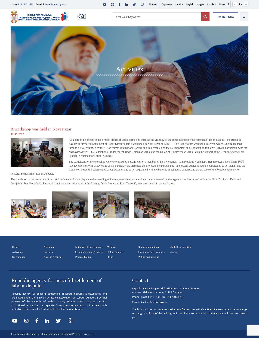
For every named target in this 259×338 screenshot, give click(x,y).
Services (48, 252)
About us (49, 247)
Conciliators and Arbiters (89, 252)
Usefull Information (181, 247)
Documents (18, 256)
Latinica (179, 4)
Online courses (115, 252)
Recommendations (148, 247)
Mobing (111, 247)
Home (15, 247)
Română (211, 4)
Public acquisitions (148, 256)
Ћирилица (166, 4)
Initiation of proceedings (88, 247)
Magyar (200, 4)
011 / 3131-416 (25, 4)
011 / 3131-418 (175, 297)
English (189, 4)
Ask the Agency (225, 16)
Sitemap (153, 4)
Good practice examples (151, 252)
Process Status (83, 256)
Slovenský (224, 4)
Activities (17, 252)
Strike (110, 256)
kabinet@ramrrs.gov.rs (54, 4)
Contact (174, 252)
